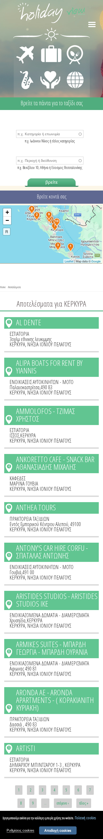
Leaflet (69, 261)
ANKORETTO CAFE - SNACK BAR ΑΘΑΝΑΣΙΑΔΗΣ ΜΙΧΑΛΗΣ (55, 463)
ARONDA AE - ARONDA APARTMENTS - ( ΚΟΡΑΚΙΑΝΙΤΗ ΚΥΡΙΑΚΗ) (55, 700)
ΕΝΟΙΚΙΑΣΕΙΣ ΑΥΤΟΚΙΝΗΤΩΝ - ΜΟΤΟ (41, 382)
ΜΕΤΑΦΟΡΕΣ (25, 46)
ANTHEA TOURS (36, 507)
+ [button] (7, 212)
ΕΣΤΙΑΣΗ (71, 46)
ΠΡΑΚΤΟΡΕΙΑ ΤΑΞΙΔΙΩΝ (29, 518)
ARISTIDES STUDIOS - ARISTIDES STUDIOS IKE (56, 600)
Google (96, 261)
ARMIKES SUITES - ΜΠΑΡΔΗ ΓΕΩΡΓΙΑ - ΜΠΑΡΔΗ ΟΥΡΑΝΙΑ (52, 648)
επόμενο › (63, 803)
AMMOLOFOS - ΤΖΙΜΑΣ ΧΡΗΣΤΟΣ (45, 415)
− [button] (7, 220)
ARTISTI (25, 748)
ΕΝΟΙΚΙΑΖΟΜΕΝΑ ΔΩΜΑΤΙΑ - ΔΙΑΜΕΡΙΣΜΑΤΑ (49, 615)
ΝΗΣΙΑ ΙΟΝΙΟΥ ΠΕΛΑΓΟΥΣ (49, 344)
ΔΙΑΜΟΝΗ (48, 46)
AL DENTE (28, 322)
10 (9, 747)
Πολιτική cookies (85, 817)
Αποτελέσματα (14, 287)
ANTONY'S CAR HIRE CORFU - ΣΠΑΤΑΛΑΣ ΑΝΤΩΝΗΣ (52, 552)
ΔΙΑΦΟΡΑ (72, 70)
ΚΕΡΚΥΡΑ (17, 344)
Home (3, 287)
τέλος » (83, 803)
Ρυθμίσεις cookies (20, 830)
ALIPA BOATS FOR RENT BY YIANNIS (49, 367)
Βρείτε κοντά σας (51, 196)
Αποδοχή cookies (57, 830)
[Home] (51, 14)
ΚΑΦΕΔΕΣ (17, 478)
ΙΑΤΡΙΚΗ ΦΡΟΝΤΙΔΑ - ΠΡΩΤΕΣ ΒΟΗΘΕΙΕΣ (50, 77)
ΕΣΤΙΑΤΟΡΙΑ (19, 333)
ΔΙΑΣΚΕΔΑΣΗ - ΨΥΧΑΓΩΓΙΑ (25, 74)
